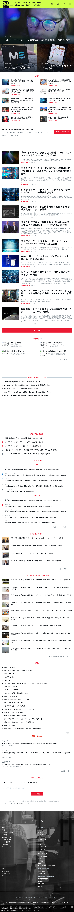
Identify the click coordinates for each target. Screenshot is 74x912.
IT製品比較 (5, 844)
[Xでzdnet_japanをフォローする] (37, 821)
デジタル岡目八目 (9, 673)
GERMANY (41, 884)
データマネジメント (36, 251)
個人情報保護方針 (11, 902)
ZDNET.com (41, 873)
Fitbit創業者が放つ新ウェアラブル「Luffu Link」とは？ (22, 381)
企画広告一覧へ (64, 360)
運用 (39, 851)
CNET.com (41, 871)
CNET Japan (19, 803)
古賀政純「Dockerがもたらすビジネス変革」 (17, 699)
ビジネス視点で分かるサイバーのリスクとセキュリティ (20, 709)
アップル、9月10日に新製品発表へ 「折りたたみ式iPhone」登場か (26, 395)
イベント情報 (6, 842)
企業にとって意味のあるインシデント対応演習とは (19, 722)
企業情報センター (7, 837)
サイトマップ (64, 902)
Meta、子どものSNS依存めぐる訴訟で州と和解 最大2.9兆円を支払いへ (27, 392)
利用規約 (22, 902)
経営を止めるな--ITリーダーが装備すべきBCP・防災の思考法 (22, 728)
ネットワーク (42, 846)
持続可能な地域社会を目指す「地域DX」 (16, 715)
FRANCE (40, 881)
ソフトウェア (34, 217)
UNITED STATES (43, 879)
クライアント (34, 163)
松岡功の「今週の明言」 (11, 696)
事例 (3, 830)
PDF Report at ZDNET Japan (13, 690)
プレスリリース (6, 839)
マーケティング (42, 854)
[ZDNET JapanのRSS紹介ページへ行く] (42, 821)
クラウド (40, 832)
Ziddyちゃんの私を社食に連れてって (58, 656)
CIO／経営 (33, 235)
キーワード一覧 (6, 846)
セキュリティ (34, 285)
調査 (39, 863)
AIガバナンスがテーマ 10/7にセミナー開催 (28, 2)
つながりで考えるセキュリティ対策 (14, 706)
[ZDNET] (8, 4)
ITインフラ (33, 184)
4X (3, 868)
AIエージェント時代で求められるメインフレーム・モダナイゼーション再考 (26, 683)
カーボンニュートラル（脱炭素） (14, 712)
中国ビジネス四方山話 (10, 686)
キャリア (40, 858)
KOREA (40, 886)
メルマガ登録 (37, 794)
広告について (45, 902)
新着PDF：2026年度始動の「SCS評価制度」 (28, 5)
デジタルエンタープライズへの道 (14, 702)
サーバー (40, 842)
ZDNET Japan (6, 873)
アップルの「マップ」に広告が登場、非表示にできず (21, 388)
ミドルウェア (42, 849)
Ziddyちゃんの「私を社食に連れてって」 (16, 693)
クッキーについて (33, 902)
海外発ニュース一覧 (62, 132)
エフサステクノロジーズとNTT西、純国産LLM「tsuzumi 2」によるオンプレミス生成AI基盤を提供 (46, 171)
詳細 (30, 910)
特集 (67, 733)
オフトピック (42, 861)
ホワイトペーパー (7, 835)
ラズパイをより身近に (10, 725)
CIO (39, 830)
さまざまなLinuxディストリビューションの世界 (18, 670)
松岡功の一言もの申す (10, 667)
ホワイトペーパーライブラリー (60, 527)
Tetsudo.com (6, 876)
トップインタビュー (63, 569)
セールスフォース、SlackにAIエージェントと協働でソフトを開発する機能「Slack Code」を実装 (46, 293)
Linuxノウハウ (8, 680)
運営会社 (54, 902)
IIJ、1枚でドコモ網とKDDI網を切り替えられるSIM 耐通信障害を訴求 (27, 385)
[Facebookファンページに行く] (32, 821)
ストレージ (41, 844)
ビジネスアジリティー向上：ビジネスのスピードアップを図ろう (23, 719)
